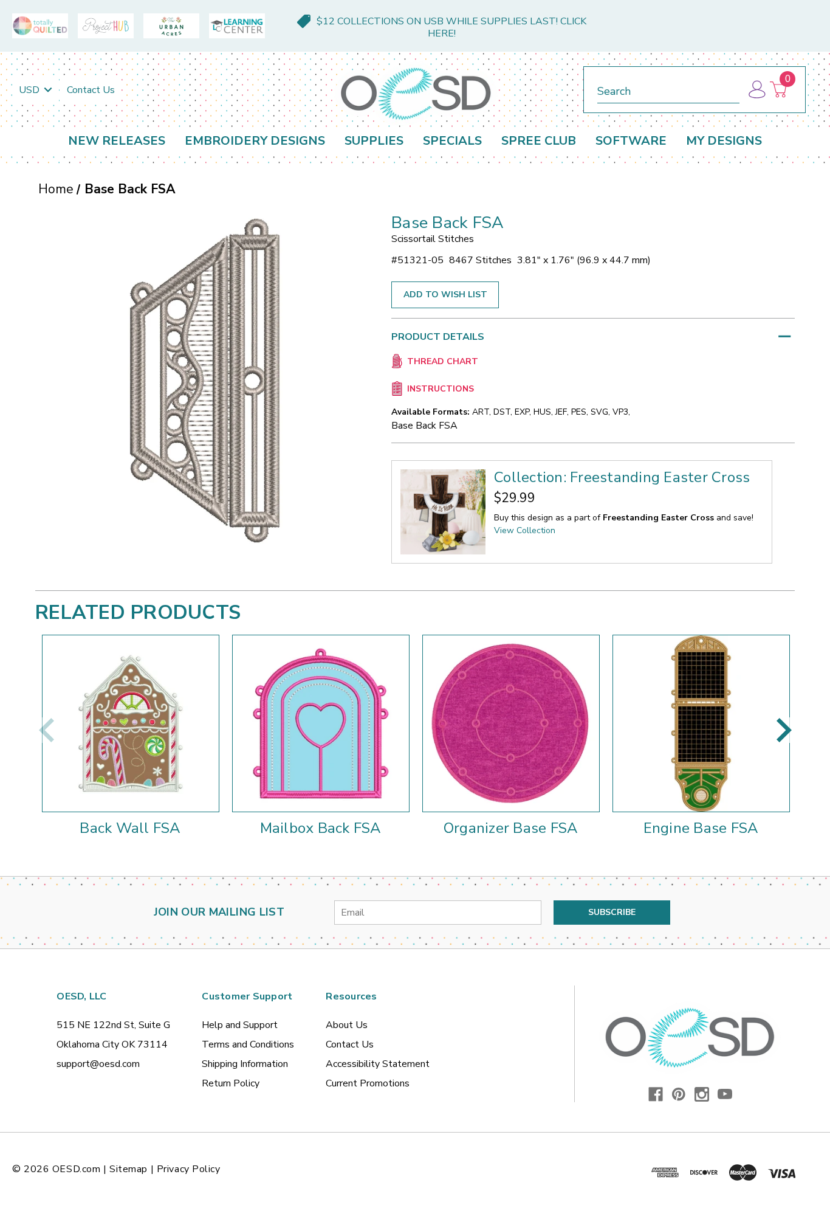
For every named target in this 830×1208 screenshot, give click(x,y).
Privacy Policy (189, 1169)
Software (631, 141)
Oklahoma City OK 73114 (112, 1044)
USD (30, 90)
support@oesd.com (98, 1064)
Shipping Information (245, 1064)
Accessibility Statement (378, 1064)
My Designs (724, 141)
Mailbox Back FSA (321, 828)
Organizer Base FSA (511, 828)
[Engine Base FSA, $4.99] (701, 723)
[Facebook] (655, 1094)
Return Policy (230, 1083)
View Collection (524, 530)
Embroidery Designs (255, 141)
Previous (46, 730)
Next (784, 730)
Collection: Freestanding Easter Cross (622, 477)
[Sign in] (756, 90)
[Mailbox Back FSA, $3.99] (321, 723)
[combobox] (668, 89)
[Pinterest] (678, 1094)
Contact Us (91, 90)
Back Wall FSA (130, 828)
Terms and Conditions (248, 1044)
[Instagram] (702, 1094)
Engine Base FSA (701, 828)
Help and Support (240, 1025)
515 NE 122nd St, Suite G (113, 1025)
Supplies (374, 141)
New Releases (116, 141)
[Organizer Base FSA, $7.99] (511, 723)
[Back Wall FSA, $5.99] (130, 723)
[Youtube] (725, 1094)
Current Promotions (368, 1083)
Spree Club (538, 141)
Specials (452, 141)
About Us (347, 1025)
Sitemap (128, 1169)
